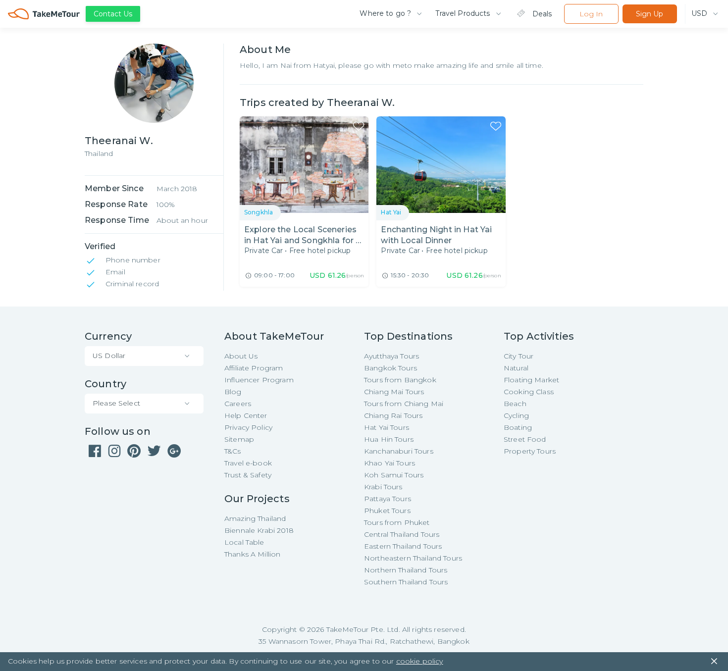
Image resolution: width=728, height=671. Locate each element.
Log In (591, 13)
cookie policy (419, 661)
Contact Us (113, 13)
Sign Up (649, 13)
